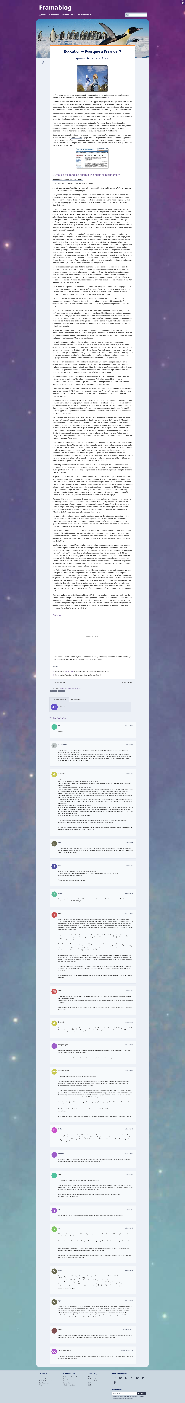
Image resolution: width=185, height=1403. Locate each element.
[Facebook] (115, 1383)
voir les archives (129, 1398)
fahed (60, 1329)
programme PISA (107, 102)
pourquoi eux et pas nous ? (100, 119)
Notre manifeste (44, 1379)
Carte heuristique (95, 659)
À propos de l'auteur (59, 699)
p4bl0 (60, 914)
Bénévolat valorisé (68, 1381)
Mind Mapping (111, 131)
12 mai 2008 (129, 726)
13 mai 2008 (129, 1070)
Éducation (63, 688)
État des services (44, 1383)
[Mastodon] (120, 1379)
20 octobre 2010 (128, 1329)
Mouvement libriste (74, 688)
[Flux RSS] (115, 1379)
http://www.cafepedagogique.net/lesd (69, 875)
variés (55, 116)
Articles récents (76, 699)
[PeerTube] (126, 1379)
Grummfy (61, 773)
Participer (66, 1379)
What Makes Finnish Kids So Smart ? (68, 180)
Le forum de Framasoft (70, 1377)
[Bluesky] (137, 1379)
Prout (40, 1385)
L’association (43, 1377)
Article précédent (59, 682)
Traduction (61, 691)
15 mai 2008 (129, 1228)
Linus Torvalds (76, 138)
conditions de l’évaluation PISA (98, 116)
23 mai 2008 (129, 1301)
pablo (60, 1174)
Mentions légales (93, 1381)
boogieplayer (63, 1045)
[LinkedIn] (143, 1379)
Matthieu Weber (63, 1070)
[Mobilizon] (132, 1379)
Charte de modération (69, 1385)
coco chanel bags (64, 1350)
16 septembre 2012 (127, 1350)
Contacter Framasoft (45, 1381)
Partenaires (66, 1383)
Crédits (90, 1385)
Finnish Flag (68, 671)
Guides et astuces (93, 1379)
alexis (82, 59)
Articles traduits (85, 15)
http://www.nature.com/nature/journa (69, 1196)
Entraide (90, 1377)
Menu (43, 15)
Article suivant (127, 682)
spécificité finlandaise (61, 119)
